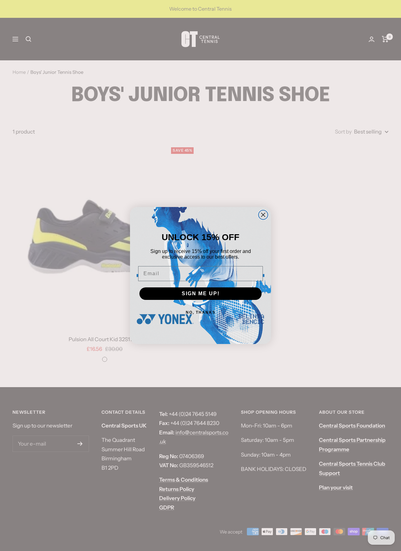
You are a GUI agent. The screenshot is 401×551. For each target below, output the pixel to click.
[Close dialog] (263, 215)
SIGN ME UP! (201, 293)
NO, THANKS (201, 312)
